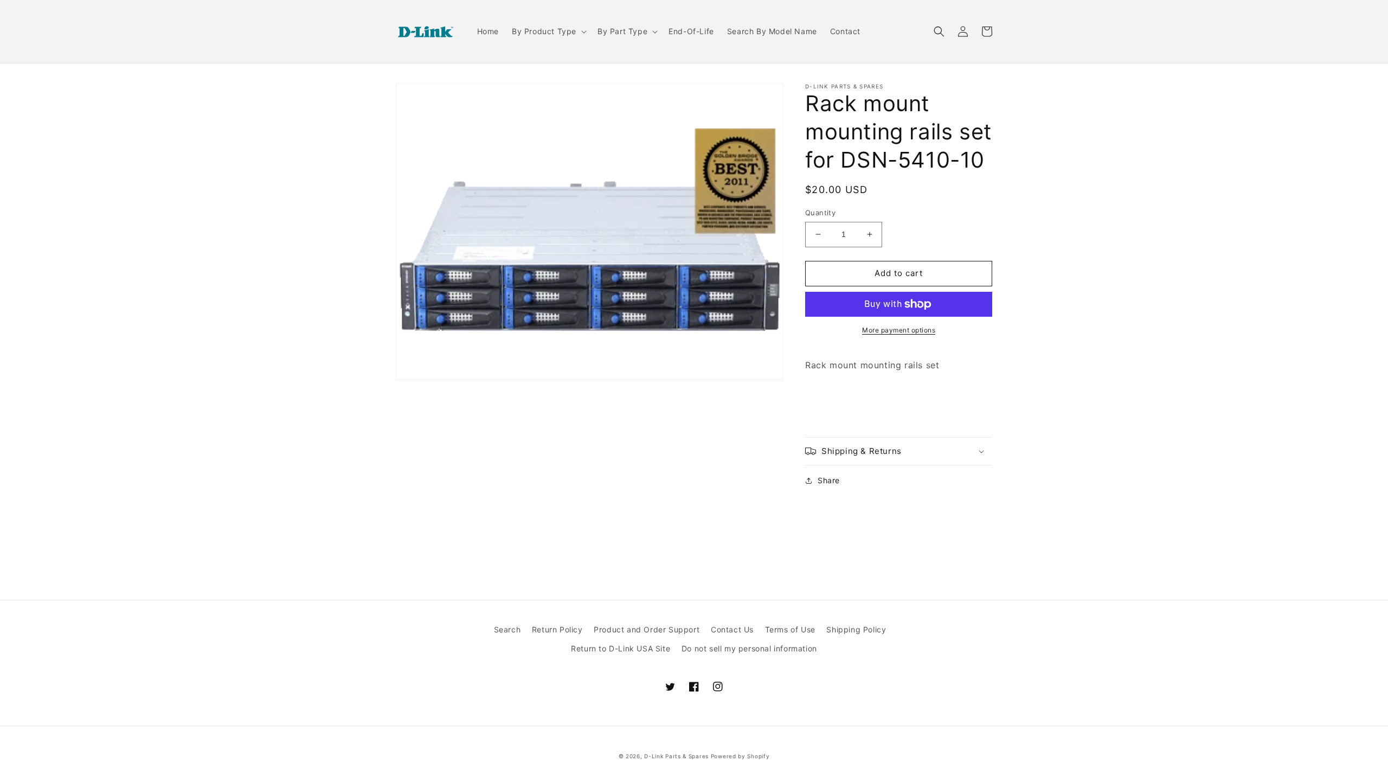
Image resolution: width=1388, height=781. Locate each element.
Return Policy (557, 629)
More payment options (898, 330)
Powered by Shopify (740, 756)
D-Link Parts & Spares (676, 756)
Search (507, 629)
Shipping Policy (856, 629)
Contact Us (732, 629)
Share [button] (829, 480)
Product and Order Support (646, 629)
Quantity (820, 212)
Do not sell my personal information (749, 648)
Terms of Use (790, 629)
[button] (548, 31)
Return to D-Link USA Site (620, 648)
